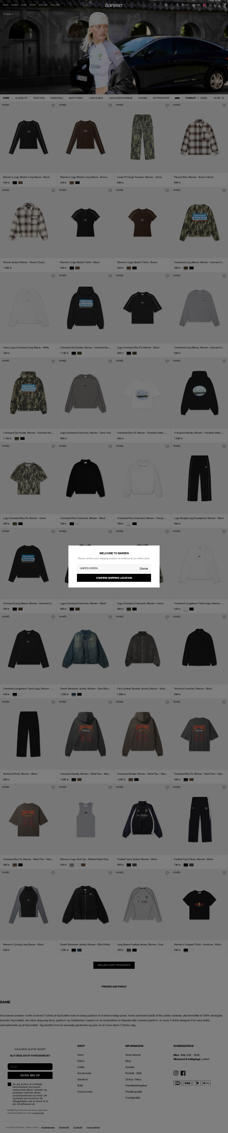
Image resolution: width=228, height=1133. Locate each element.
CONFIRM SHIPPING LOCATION (114, 577)
